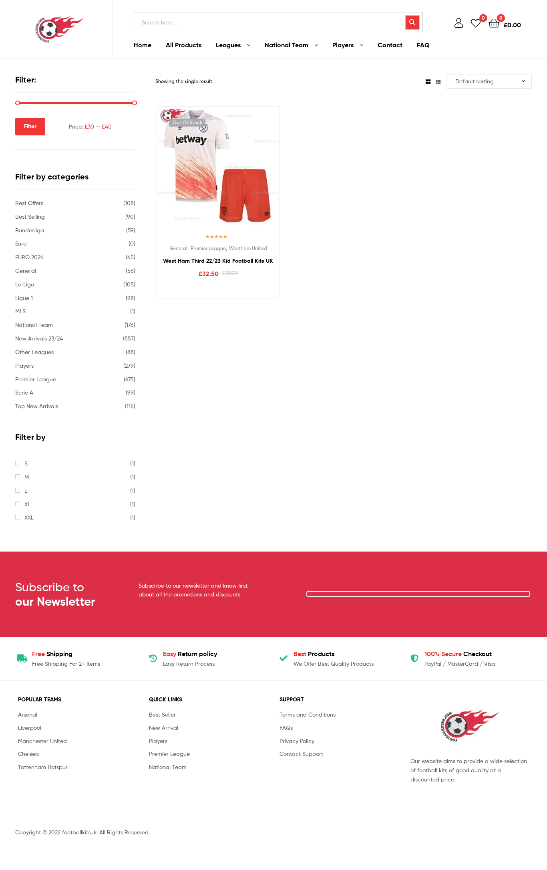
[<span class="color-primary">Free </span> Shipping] (22, 659)
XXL (29, 517)
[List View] (438, 81)
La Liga (24, 284)
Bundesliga (29, 230)
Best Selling (30, 216)
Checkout (458, 654)
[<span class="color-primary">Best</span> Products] (284, 659)
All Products (183, 45)
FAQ (423, 45)
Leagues (228, 45)
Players (343, 45)
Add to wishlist (198, 173)
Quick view (237, 173)
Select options (218, 290)
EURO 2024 (29, 257)
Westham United (248, 248)
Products (314, 654)
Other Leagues (34, 351)
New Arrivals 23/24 (39, 338)
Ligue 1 (24, 297)
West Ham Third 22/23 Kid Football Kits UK (218, 260)
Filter (30, 126)
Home (142, 45)
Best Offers (29, 202)
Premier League (208, 248)
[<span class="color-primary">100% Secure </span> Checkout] (414, 659)
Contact (390, 45)
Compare (218, 173)
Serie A (24, 392)
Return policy (190, 654)
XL (27, 504)
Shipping (52, 654)
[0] (476, 22)
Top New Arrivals (36, 406)
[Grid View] (428, 81)
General (178, 248)
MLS (20, 311)
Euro (20, 243)
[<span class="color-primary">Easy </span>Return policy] (153, 659)
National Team (286, 45)
